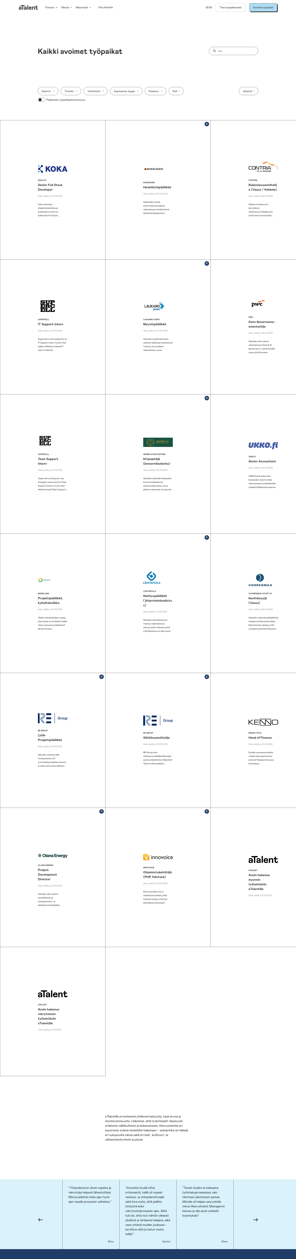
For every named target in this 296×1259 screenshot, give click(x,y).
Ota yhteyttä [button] (105, 7)
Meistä (65, 7)
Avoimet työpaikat (263, 7)
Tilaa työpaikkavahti (231, 7)
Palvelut (50, 7)
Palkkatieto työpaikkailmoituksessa (65, 100)
